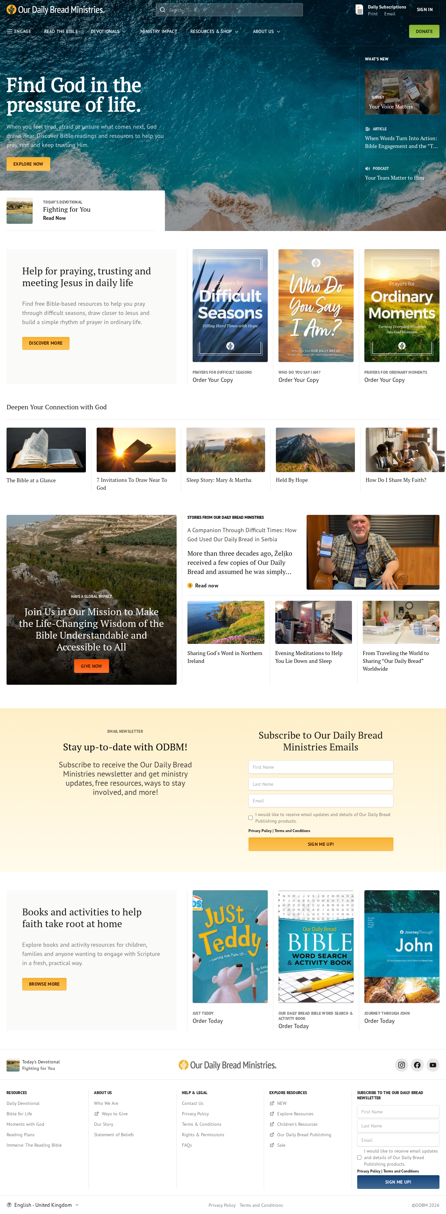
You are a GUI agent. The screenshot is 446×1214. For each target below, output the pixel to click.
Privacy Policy (222, 1205)
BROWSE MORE (44, 984)
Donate (424, 31)
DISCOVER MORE (46, 343)
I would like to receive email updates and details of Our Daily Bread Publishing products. (322, 818)
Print (373, 13)
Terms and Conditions (292, 830)
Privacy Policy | (261, 830)
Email (389, 13)
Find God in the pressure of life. (74, 94)
